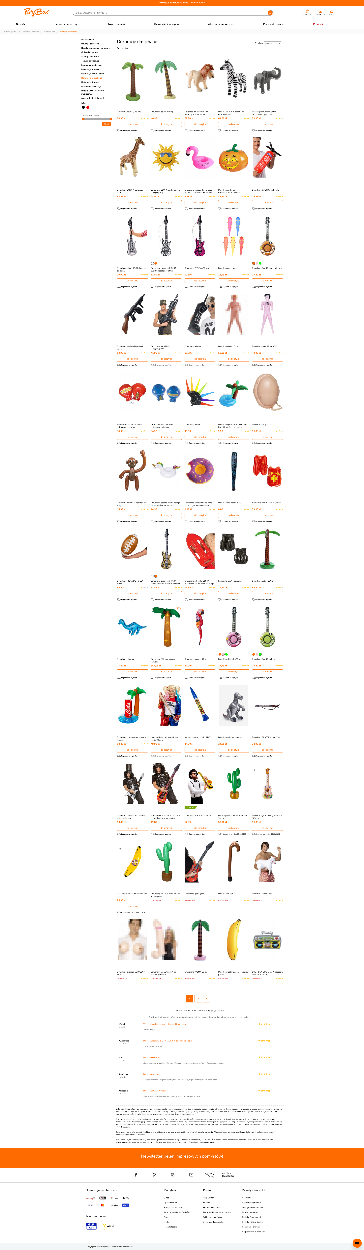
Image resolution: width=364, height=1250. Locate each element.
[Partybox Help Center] (228, 1181)
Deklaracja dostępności (213, 1222)
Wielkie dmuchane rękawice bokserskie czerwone (129, 426)
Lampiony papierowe (91, 65)
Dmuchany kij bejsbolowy (229, 502)
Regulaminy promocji (251, 1202)
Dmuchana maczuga (227, 268)
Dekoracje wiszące (90, 69)
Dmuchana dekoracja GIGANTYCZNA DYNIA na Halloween (229, 193)
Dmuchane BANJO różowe (230, 659)
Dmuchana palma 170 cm (263, 581)
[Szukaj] (270, 12)
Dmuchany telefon (193, 346)
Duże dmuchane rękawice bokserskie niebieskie (162, 426)
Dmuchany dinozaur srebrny (230, 737)
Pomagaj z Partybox (251, 1227)
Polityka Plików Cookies (252, 1222)
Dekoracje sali (87, 39)
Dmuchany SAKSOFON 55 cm (198, 815)
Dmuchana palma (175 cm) (129, 111)
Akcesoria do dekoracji (92, 98)
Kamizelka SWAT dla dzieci (230, 581)
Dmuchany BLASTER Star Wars (266, 737)
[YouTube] (191, 1181)
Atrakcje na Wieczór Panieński (177, 1212)
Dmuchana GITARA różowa (197, 268)
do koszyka (132, 124)
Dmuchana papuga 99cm (195, 659)
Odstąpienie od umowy (252, 1207)
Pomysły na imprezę (173, 1207)
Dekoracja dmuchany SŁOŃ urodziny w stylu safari (264, 113)
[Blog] (210, 1181)
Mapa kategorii (170, 1227)
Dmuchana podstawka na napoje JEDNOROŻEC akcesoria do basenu (165, 505)
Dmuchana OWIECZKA (262, 893)
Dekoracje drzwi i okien (92, 73)
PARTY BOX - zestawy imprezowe (92, 92)
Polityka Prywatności (251, 1217)
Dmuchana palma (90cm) (162, 111)
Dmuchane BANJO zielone (263, 659)
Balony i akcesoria (90, 43)
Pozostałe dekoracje (91, 86)
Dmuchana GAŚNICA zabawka (265, 190)
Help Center (208, 1197)
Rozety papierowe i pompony (95, 48)
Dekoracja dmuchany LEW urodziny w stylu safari (196, 113)
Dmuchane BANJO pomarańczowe (267, 268)
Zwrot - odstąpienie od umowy (217, 1212)
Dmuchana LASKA (226, 893)
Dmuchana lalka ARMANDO (264, 346)
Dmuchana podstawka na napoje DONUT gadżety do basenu (199, 504)
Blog (166, 1217)
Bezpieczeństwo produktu (253, 1231)
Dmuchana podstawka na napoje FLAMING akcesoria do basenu (199, 191)
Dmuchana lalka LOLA (228, 346)
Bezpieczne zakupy (250, 1212)
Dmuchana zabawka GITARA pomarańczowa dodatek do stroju (165, 582)
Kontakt (206, 1202)
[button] (307, 12)
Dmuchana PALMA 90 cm (196, 972)
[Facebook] (136, 1181)
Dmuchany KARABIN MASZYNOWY (160, 347)
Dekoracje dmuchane (91, 77)
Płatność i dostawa (211, 1207)
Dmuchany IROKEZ (193, 424)
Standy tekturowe (90, 56)
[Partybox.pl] (36, 17)
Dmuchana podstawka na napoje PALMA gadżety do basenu (232, 426)
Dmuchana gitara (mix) (194, 893)
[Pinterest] (154, 1181)
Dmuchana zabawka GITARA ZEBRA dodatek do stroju (163, 269)
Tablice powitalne (90, 60)
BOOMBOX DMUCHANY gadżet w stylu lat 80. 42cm (267, 973)
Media (166, 1222)
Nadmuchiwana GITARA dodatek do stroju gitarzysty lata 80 (165, 817)
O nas (166, 1197)
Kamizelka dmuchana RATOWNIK (267, 502)
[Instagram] (173, 1181)
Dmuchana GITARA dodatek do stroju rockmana (131, 817)
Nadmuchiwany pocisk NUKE (197, 737)
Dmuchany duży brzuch (262, 424)
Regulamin (247, 1197)
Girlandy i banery (89, 52)
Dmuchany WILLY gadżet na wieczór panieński (163, 973)
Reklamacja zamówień (212, 1217)
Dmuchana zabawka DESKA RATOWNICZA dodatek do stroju (199, 582)
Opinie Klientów (171, 1202)
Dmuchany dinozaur (126, 659)
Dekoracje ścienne (90, 82)
